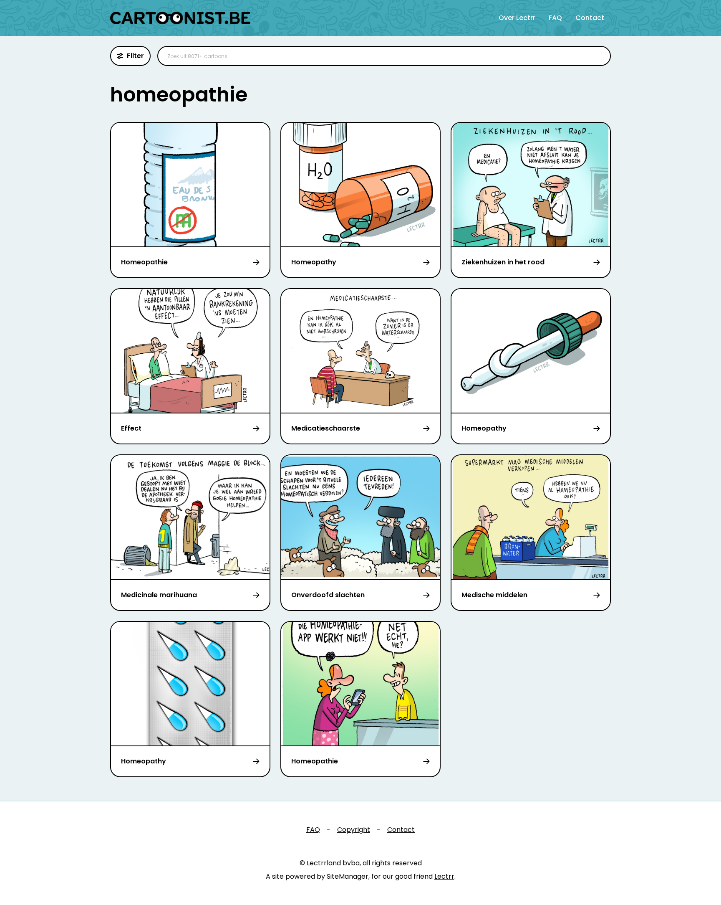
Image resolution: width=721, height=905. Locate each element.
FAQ (555, 18)
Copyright (353, 829)
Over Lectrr (517, 18)
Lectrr (444, 876)
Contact (589, 18)
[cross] (599, 56)
